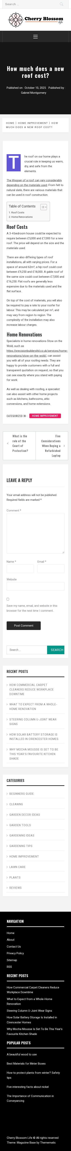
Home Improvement (45, 416)
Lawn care (17, 867)
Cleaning (16, 804)
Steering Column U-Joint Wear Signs (33, 722)
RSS (9, 967)
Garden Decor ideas (24, 814)
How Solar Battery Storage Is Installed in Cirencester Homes (34, 737)
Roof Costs (17, 212)
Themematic (48, 1142)
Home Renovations (22, 216)
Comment (14, 510)
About (10, 939)
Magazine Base (27, 1142)
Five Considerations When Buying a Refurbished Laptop (51, 445)
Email (41, 561)
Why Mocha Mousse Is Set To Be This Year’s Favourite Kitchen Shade (33, 754)
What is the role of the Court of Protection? (20, 443)
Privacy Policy (15, 953)
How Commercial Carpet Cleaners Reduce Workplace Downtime (31, 689)
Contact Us (14, 946)
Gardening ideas (21, 835)
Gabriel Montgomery (33, 92)
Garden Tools (20, 825)
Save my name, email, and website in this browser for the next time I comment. (32, 608)
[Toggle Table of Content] (41, 207)
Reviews (15, 887)
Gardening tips (21, 846)
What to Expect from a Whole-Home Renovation (33, 707)
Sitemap (12, 960)
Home (10, 933)
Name (11, 561)
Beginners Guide (21, 793)
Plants (15, 877)
